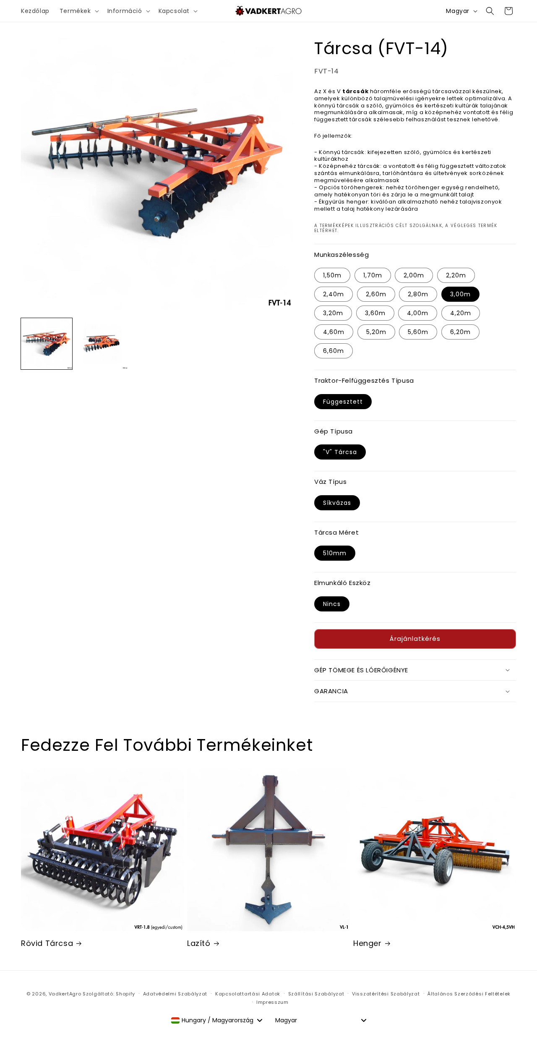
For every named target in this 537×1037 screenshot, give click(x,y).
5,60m (418, 332)
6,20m (460, 332)
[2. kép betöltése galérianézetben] (102, 343)
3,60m (375, 313)
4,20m (460, 313)
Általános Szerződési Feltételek (469, 993)
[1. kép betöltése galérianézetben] (46, 343)
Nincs (332, 604)
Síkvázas (337, 503)
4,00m (417, 313)
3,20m (333, 313)
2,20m (456, 275)
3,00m (460, 294)
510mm (335, 553)
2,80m (418, 294)
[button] (78, 11)
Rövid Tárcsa (47, 943)
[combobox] (216, 1020)
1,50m (332, 275)
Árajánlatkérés (415, 638)
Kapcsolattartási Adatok (247, 993)
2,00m (414, 275)
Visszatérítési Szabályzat (386, 993)
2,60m (376, 294)
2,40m (333, 294)
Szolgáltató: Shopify (109, 993)
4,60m (333, 332)
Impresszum (272, 1002)
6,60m (333, 351)
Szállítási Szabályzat (316, 993)
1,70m (372, 275)
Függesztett (343, 401)
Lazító (199, 943)
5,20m (376, 332)
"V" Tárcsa (340, 452)
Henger (367, 943)
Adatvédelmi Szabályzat (175, 993)
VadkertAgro (65, 993)
